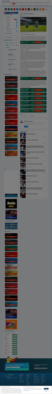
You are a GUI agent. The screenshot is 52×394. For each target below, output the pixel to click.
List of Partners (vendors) (26, 390)
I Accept (46, 388)
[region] (26, 390)
